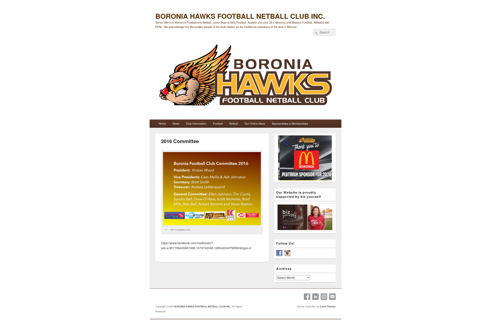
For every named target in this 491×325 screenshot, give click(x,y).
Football (218, 123)
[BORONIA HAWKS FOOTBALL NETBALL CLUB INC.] (245, 81)
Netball (233, 123)
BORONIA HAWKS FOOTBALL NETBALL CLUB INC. (240, 16)
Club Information (196, 123)
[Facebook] (307, 296)
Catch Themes (328, 306)
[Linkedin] (315, 296)
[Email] (332, 296)
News (176, 123)
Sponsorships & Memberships (290, 123)
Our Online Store (255, 123)
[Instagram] (324, 296)
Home (162, 123)
